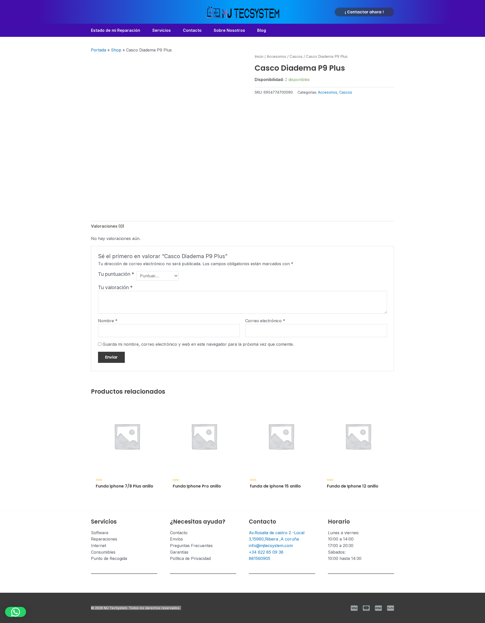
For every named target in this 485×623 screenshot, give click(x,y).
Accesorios (276, 56)
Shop (116, 49)
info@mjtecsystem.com (271, 545)
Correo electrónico (265, 320)
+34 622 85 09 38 (266, 552)
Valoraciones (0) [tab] (107, 226)
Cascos (296, 56)
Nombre (107, 320)
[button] (364, 12)
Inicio (259, 56)
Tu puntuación (116, 274)
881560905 (259, 558)
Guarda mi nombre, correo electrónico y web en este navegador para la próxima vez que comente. (198, 344)
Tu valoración (115, 287)
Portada (98, 49)
